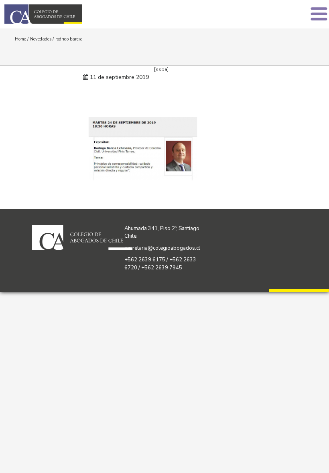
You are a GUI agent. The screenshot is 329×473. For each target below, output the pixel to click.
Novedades (40, 39)
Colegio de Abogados (86, 14)
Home (20, 39)
